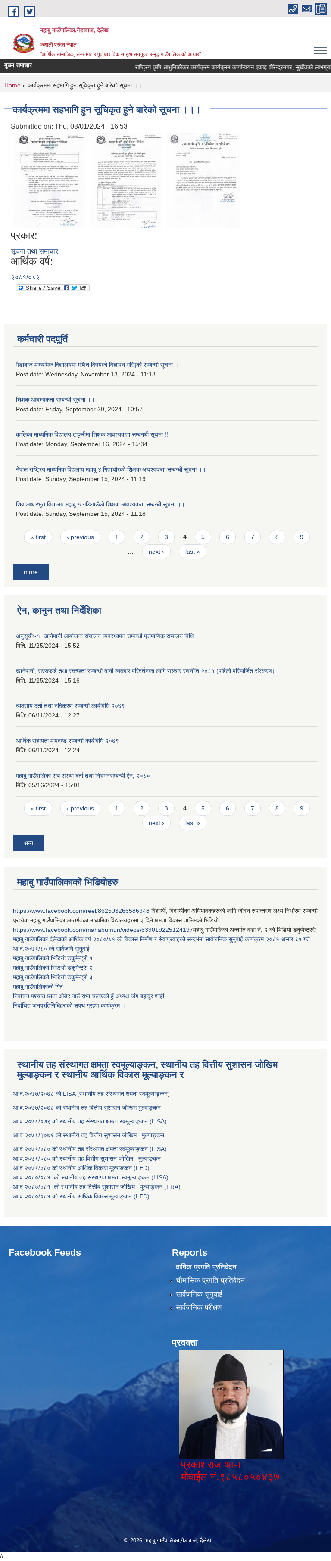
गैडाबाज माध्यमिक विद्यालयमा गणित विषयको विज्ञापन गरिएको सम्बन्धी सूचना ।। (99, 364)
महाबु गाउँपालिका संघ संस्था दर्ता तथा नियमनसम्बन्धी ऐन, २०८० (83, 775)
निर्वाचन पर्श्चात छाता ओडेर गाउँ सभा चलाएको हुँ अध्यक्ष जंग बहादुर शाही (88, 996)
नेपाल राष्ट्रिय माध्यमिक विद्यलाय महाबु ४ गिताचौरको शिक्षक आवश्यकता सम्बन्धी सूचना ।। (111, 469)
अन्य (28, 843)
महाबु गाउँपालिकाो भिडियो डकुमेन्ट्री (51, 958)
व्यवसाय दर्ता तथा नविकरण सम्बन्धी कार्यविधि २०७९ (70, 705)
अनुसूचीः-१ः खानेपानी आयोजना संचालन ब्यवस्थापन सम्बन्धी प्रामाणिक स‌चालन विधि (105, 636)
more (31, 571)
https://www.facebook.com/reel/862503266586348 (81, 910)
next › (156, 551)
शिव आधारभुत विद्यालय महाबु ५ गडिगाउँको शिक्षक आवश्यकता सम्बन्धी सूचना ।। (100, 504)
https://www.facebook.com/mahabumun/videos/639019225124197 (103, 929)
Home (12, 85)
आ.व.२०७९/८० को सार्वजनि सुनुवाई (51, 948)
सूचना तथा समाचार (34, 251)
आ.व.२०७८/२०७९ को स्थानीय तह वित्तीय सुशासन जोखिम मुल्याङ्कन (88, 1135)
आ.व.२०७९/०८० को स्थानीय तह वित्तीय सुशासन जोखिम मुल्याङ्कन (87, 1158)
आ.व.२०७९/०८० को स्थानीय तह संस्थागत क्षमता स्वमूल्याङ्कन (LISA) (91, 1148)
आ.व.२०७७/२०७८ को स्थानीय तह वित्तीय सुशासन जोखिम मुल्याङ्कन (87, 1107)
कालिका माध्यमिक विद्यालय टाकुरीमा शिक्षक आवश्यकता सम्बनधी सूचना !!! (93, 434)
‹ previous (80, 537)
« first (38, 537)
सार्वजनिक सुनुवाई (199, 1294)
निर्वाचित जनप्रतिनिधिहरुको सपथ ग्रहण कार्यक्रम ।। (71, 1005)
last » (192, 551)
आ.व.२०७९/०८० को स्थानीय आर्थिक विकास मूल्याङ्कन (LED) (81, 1167)
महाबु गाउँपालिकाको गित (39, 986)
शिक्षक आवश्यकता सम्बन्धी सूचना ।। (55, 399)
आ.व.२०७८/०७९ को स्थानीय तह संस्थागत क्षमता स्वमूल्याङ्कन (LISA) (91, 1121)
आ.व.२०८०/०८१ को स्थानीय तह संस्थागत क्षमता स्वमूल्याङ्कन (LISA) (91, 1177)
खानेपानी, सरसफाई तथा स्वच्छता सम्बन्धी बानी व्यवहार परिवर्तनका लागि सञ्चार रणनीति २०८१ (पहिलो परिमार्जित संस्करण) (145, 670)
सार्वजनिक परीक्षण (199, 1307)
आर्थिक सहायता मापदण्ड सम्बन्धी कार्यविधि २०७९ (67, 740)
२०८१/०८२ (25, 277)
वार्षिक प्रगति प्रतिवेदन (206, 1267)
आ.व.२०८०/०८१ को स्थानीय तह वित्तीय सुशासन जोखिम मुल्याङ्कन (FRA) (97, 1186)
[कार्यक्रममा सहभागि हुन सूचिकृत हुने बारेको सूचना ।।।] (49, 180)
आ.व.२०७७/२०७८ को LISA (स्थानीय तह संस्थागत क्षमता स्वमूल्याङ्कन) (91, 1093)
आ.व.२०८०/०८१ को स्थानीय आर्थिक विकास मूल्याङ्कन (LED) (81, 1196)
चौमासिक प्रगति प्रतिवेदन (210, 1280)
